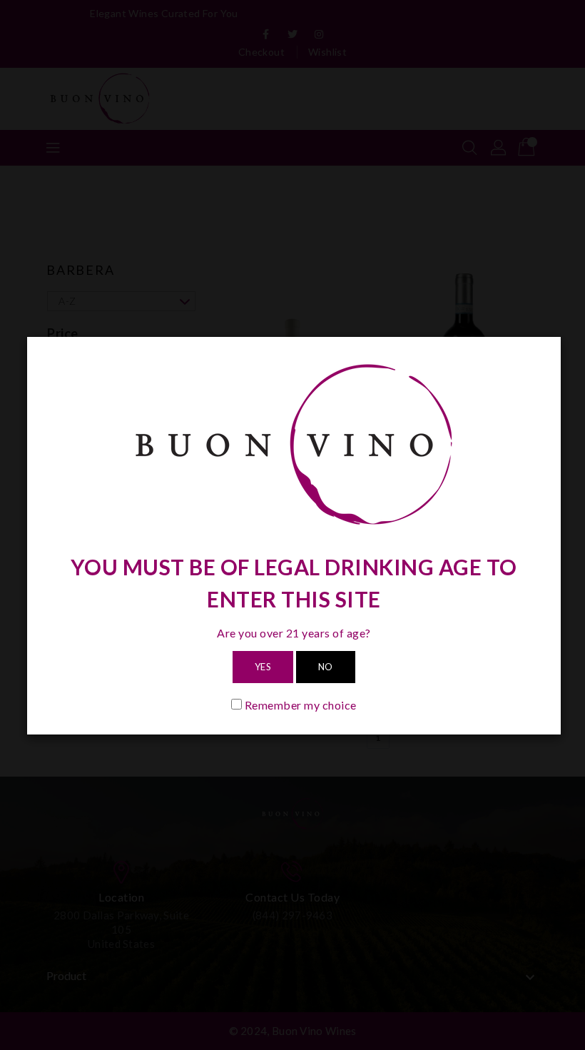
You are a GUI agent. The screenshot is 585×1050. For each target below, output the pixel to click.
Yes (263, 666)
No (325, 666)
